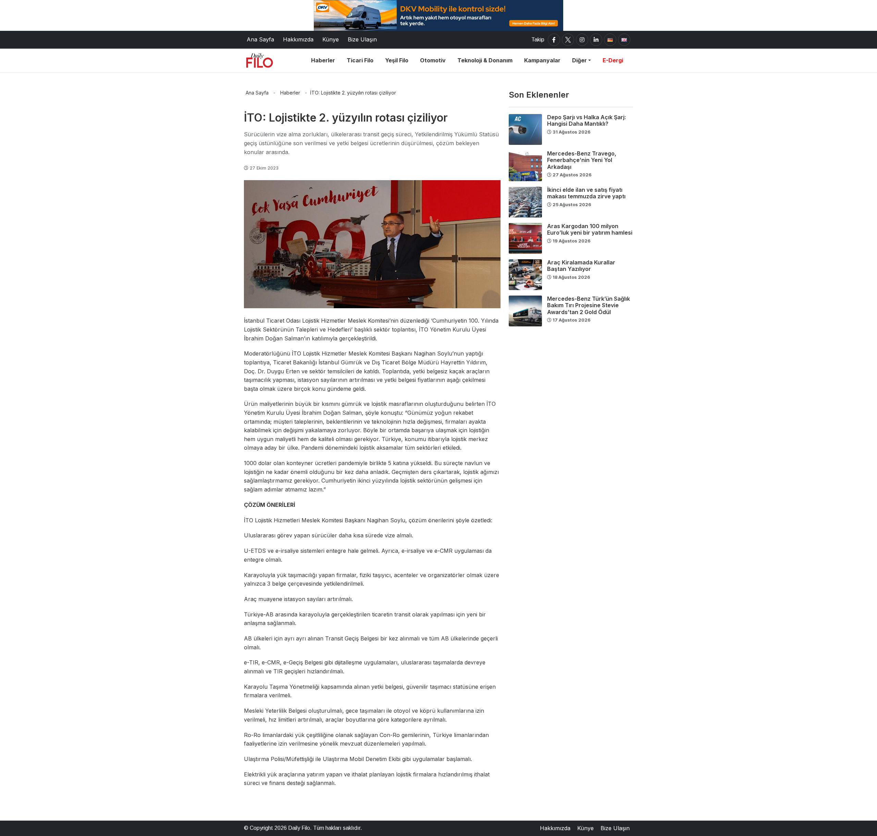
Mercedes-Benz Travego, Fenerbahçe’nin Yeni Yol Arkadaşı (581, 160)
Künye (585, 828)
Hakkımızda (555, 828)
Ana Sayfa (257, 93)
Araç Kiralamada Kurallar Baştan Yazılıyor (581, 265)
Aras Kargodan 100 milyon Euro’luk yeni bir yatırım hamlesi (589, 229)
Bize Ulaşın (615, 828)
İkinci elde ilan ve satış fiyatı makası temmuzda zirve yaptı (586, 193)
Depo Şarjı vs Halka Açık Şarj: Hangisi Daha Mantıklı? (586, 120)
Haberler (290, 93)
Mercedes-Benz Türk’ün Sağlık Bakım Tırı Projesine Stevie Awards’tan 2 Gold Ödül (588, 305)
